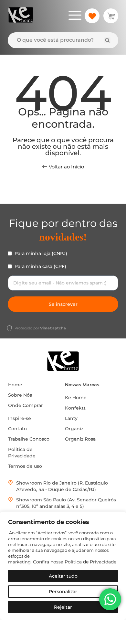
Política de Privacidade (22, 452)
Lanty (71, 418)
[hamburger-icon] (75, 16)
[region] (63, 565)
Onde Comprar (25, 405)
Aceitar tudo (63, 576)
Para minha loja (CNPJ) (41, 253)
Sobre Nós (20, 395)
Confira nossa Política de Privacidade (74, 562)
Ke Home (76, 398)
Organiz (74, 429)
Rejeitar (63, 607)
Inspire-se (19, 418)
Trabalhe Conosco (28, 439)
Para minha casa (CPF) (40, 266)
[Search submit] (107, 40)
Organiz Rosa (80, 439)
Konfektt (75, 408)
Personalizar (63, 591)
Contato (17, 429)
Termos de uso (25, 466)
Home (15, 385)
